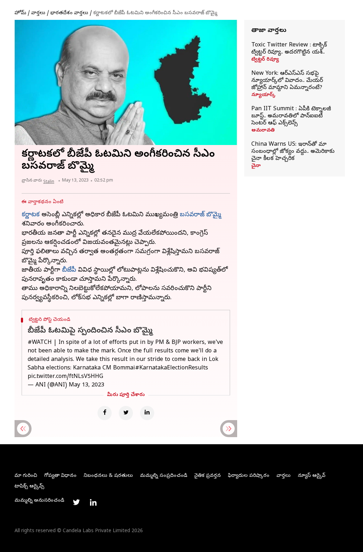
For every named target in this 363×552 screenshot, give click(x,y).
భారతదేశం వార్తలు (69, 13)
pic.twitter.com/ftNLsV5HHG (65, 377)
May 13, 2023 (86, 385)
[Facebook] (104, 413)
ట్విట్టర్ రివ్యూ (265, 60)
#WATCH (40, 343)
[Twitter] (126, 413)
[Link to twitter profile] (76, 502)
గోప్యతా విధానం (60, 476)
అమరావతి (263, 131)
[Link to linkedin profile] (93, 502)
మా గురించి (26, 476)
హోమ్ (20, 13)
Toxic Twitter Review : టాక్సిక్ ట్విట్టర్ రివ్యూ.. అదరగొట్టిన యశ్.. (289, 49)
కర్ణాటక (31, 215)
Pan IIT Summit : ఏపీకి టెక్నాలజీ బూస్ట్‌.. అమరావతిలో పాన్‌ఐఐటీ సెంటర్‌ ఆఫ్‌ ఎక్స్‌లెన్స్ (291, 116)
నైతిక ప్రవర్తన (207, 476)
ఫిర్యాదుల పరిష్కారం (248, 476)
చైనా (256, 166)
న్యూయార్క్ (263, 95)
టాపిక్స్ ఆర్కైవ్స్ (29, 486)
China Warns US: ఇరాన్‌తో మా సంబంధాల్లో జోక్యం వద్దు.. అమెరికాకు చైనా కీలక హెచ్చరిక (293, 151)
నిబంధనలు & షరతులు (108, 476)
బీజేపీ (69, 270)
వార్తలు (38, 13)
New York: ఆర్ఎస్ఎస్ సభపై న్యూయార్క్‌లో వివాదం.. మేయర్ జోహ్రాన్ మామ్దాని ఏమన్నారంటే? (287, 80)
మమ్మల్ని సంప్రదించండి (163, 476)
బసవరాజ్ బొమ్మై (200, 215)
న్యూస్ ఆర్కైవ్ (311, 476)
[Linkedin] (147, 413)
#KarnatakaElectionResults (171, 368)
